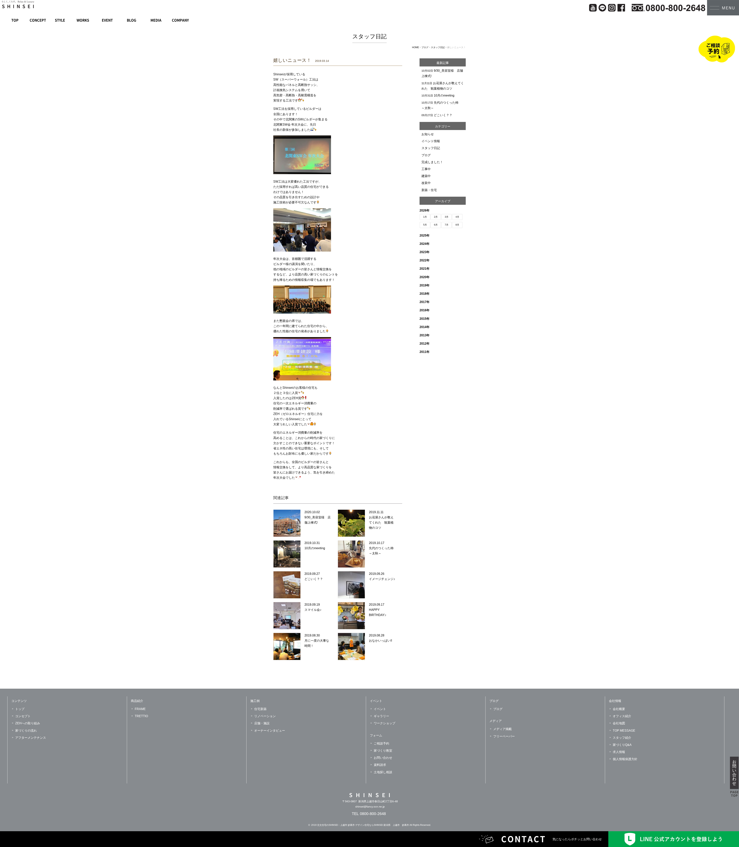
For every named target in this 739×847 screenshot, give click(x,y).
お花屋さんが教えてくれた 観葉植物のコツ (381, 522)
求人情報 (619, 752)
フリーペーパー (504, 736)
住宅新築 (260, 709)
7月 (446, 224)
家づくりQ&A (622, 744)
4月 (457, 217)
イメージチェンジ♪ (382, 579)
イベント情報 (430, 141)
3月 (446, 217)
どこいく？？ (313, 579)
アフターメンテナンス (30, 737)
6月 (436, 224)
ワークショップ (384, 723)
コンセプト (23, 716)
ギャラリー (381, 716)
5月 (425, 224)
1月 (425, 217)
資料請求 (380, 764)
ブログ (426, 155)
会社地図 (619, 723)
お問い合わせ (383, 757)
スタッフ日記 (430, 148)
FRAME (140, 709)
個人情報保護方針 (625, 759)
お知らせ (427, 134)
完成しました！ (432, 162)
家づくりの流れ (26, 730)
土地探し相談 (383, 772)
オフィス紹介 (622, 716)
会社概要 (619, 709)
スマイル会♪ (312, 609)
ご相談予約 (381, 743)
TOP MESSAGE (624, 730)
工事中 (426, 169)
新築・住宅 (429, 190)
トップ (19, 709)
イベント (380, 709)
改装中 (426, 183)
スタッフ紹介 (622, 737)
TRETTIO (141, 716)
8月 (457, 224)
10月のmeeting (314, 548)
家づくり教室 (383, 750)
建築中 (426, 176)
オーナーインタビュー (269, 730)
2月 (436, 217)
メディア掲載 (502, 729)
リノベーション (265, 716)
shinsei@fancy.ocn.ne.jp (370, 806)
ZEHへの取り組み (27, 723)
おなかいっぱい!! (380, 640)
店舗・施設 (262, 723)
